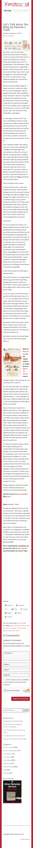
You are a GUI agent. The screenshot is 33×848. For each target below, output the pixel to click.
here (9, 496)
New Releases (8, 766)
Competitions (7, 754)
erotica (23, 625)
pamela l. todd (16, 628)
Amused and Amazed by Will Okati (15, 739)
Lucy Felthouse (9, 36)
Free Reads (7, 757)
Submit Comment (20, 699)
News (5, 770)
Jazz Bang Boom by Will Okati (13, 721)
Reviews (6, 773)
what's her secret (14, 630)
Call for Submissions (10, 750)
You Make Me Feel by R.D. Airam (14, 736)
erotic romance (15, 625)
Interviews (6, 763)
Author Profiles (8, 747)
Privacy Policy (25, 839)
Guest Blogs (22, 623)
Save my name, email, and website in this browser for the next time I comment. (16, 682)
